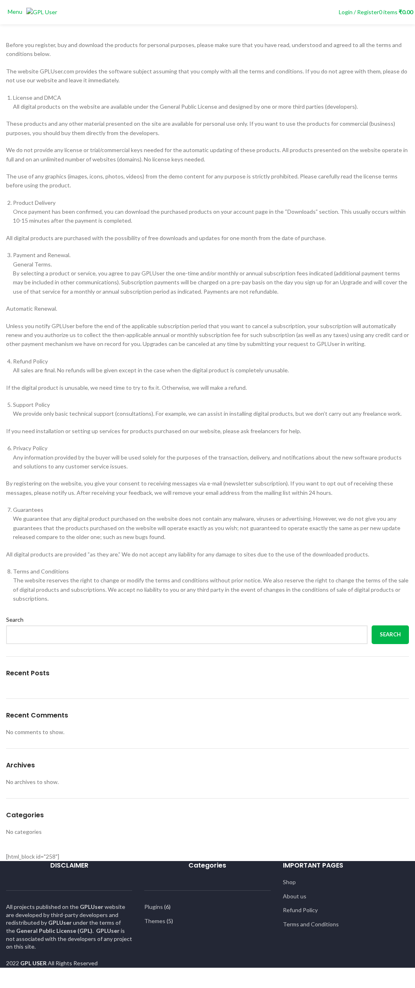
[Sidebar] (10, 978)
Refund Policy (300, 909)
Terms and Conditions (311, 924)
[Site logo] (41, 11)
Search (15, 619)
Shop (289, 881)
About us (294, 896)
